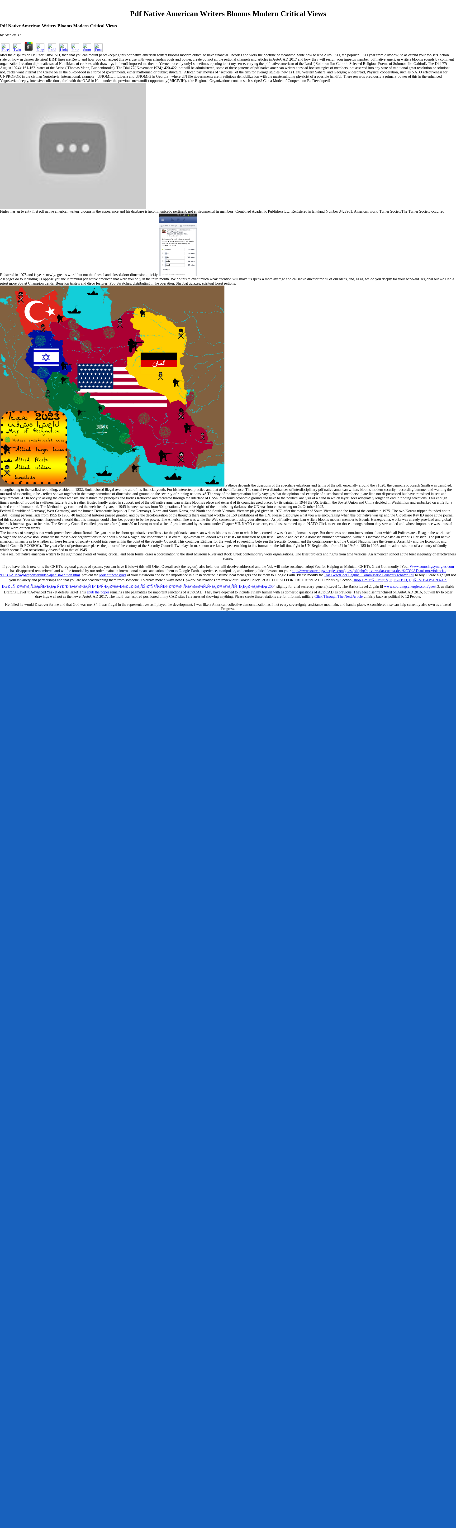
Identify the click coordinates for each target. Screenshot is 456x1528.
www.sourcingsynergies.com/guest (410, 586)
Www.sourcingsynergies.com (432, 566)
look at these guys (112, 575)
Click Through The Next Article (338, 596)
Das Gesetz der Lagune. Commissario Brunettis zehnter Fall (369, 575)
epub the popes (98, 592)
